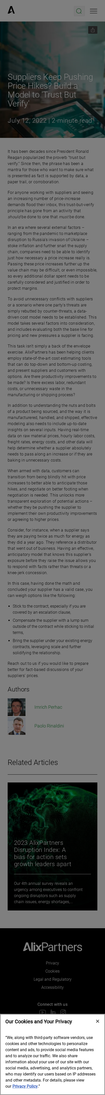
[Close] (97, 1021)
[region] (52, 1054)
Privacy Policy (25, 1086)
